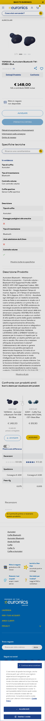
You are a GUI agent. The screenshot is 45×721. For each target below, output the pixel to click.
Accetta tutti (24, 709)
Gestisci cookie (24, 717)
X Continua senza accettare (29, 665)
